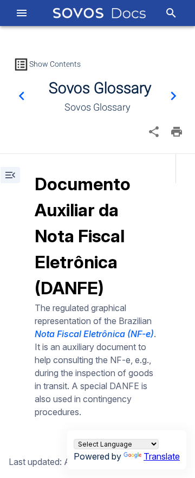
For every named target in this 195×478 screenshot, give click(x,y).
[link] (100, 13)
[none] (154, 132)
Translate (162, 456)
